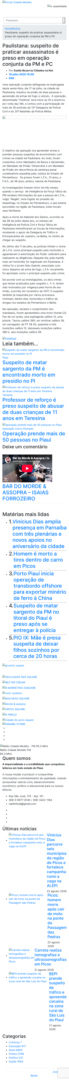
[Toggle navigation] (5, 12)
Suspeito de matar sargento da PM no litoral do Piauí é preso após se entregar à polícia (36, 617)
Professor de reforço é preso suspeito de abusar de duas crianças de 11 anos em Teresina (33, 409)
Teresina (7, 395)
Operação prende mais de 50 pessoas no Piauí (33, 436)
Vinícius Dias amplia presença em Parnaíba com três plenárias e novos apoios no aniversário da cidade (40, 533)
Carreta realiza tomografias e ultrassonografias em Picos (50, 957)
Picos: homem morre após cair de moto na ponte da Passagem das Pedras (57, 916)
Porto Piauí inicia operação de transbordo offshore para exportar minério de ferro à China (39, 585)
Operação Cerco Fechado (18, 428)
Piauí (5, 357)
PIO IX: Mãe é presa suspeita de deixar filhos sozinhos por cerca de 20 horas (37, 647)
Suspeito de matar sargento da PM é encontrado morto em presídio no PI (28, 371)
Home (8, 28)
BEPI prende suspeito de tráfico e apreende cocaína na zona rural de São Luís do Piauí (58, 997)
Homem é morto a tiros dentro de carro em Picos (38, 560)
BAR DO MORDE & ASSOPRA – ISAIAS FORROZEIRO (25, 492)
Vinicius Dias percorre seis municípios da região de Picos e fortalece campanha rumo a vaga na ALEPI (57, 860)
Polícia (16, 28)
